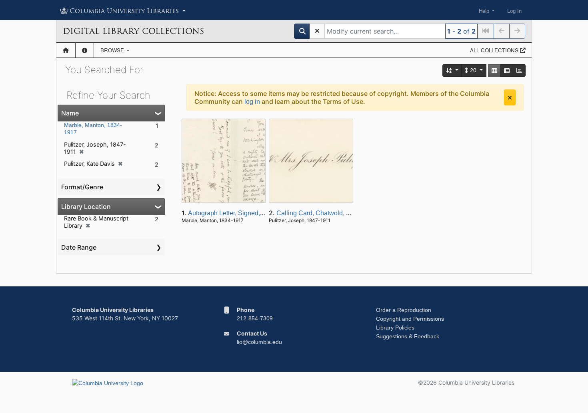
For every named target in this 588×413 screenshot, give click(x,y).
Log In (514, 11)
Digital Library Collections (133, 31)
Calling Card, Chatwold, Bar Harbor (326, 213)
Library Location (86, 206)
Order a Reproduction (403, 310)
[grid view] (494, 70)
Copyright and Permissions (410, 319)
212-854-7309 (255, 318)
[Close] (510, 97)
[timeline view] (519, 70)
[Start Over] (317, 31)
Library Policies (395, 327)
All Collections (495, 50)
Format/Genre (82, 187)
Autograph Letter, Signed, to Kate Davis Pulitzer (255, 213)
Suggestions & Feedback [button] (407, 336)
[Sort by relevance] (452, 70)
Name (70, 113)
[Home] (65, 50)
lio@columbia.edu (259, 342)
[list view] (506, 70)
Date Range (78, 247)
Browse (113, 50)
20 (473, 70)
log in (252, 101)
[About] (85, 50)
